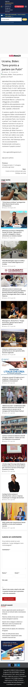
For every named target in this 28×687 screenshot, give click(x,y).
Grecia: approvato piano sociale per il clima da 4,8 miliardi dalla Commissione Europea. (14, 612)
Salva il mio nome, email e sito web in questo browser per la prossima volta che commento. (13, 591)
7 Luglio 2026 (12, 413)
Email (17, 573)
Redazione (6, 72)
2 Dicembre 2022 (14, 72)
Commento (6, 550)
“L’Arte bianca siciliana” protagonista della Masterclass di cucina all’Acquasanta (13, 204)
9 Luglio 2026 (12, 382)
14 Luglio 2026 (12, 354)
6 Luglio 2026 (12, 441)
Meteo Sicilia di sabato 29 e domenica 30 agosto (13, 629)
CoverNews (9, 684)
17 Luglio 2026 (12, 326)
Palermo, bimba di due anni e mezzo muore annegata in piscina (12, 618)
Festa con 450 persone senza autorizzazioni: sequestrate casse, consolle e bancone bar (12, 635)
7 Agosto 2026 (12, 237)
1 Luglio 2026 (12, 528)
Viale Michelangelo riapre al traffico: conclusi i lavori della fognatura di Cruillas (13, 262)
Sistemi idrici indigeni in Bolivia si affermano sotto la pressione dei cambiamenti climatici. (12, 623)
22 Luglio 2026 (12, 298)
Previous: (11, 165)
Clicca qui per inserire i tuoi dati (7, 22)
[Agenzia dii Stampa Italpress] (12, 650)
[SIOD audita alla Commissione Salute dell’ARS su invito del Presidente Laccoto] (14, 511)
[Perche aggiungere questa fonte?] (26, 7)
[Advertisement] (14, 39)
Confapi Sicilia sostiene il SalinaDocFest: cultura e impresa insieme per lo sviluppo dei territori (13, 496)
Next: (16, 171)
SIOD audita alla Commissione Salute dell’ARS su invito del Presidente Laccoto (13, 524)
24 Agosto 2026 (12, 207)
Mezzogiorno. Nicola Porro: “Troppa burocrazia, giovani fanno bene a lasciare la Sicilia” (13, 322)
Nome (4, 573)
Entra (24, 19)
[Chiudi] (4, 6)
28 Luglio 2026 (12, 266)
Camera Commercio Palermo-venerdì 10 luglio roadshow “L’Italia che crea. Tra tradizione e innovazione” (13, 437)
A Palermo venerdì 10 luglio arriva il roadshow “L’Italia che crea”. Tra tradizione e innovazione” (13, 379)
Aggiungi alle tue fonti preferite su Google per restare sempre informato (9, 6)
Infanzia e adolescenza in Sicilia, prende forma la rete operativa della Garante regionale (13, 351)
